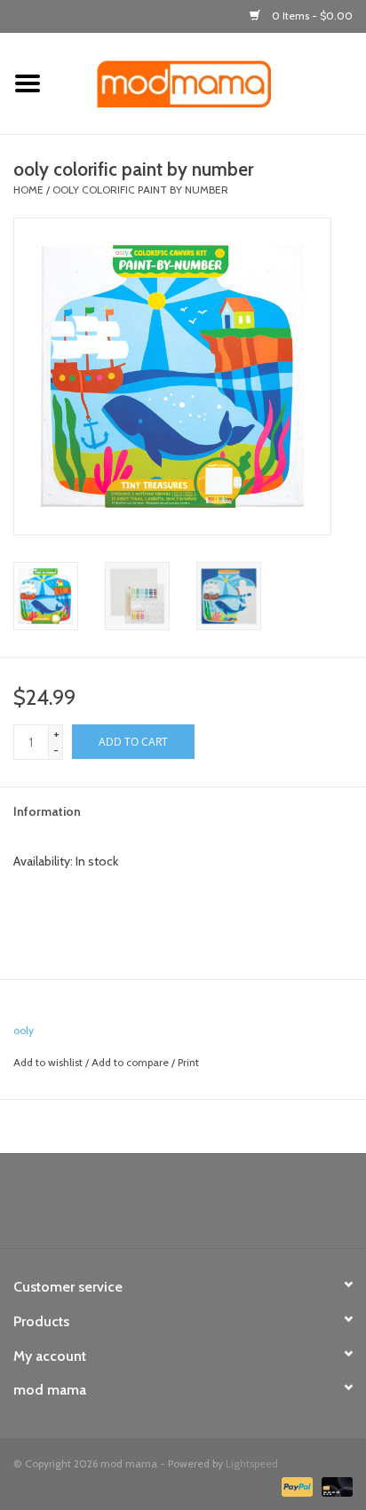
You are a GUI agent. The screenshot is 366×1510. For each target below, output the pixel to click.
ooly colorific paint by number (140, 189)
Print (188, 1062)
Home (28, 189)
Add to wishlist (48, 1062)
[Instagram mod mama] (214, 1207)
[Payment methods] (295, 1485)
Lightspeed (252, 1463)
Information (47, 811)
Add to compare (131, 1062)
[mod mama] (210, 83)
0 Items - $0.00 (311, 15)
